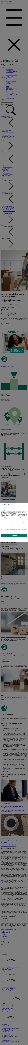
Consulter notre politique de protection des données (10, 529)
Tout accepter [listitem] (14, 535)
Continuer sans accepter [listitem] (7, 504)
